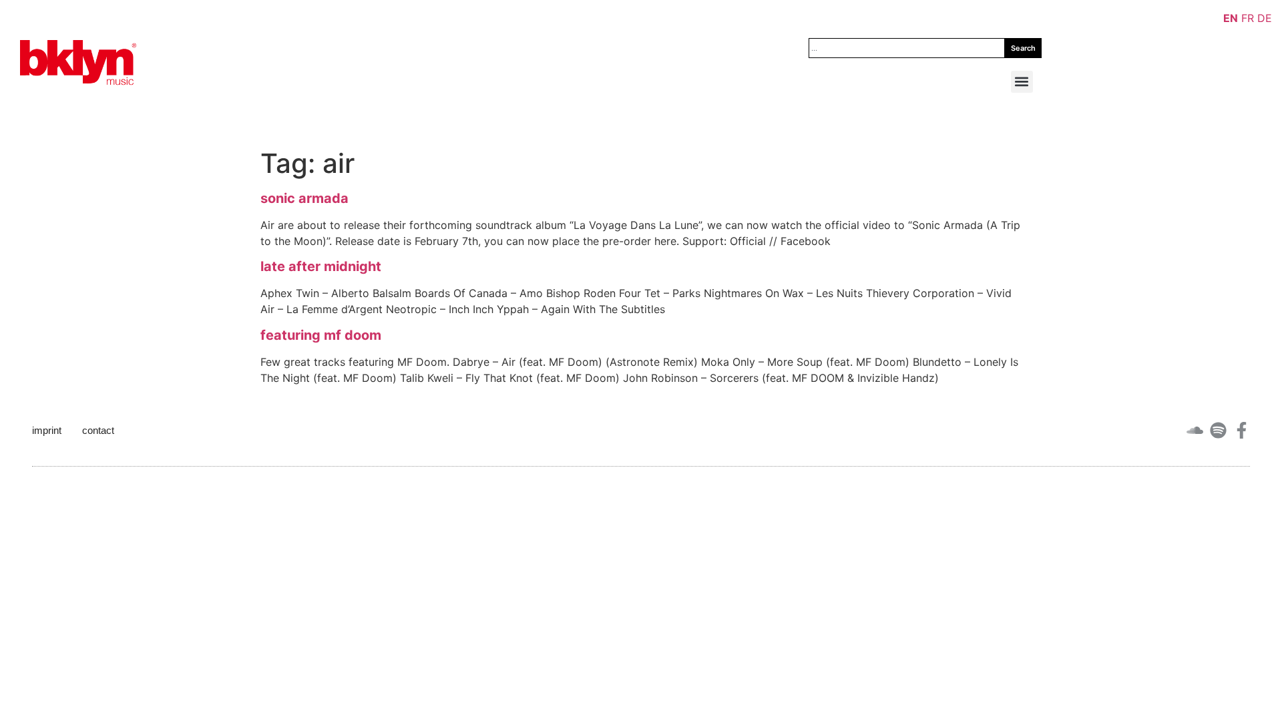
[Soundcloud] (1195, 430)
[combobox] (907, 48)
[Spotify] (1218, 430)
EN (1230, 18)
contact (98, 430)
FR (1247, 18)
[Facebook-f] (1241, 430)
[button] (1022, 82)
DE (1264, 18)
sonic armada (304, 198)
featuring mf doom (320, 335)
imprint (46, 430)
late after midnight (320, 266)
